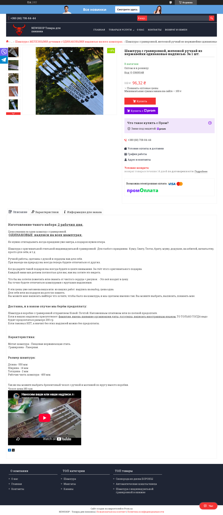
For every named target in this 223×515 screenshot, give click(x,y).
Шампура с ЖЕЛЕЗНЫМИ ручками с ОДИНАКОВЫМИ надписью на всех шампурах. (69, 41)
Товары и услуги (120, 29)
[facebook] (9, 450)
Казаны (69, 489)
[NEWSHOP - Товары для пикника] (19, 30)
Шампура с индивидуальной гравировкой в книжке (134, 490)
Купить (142, 101)
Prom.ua (128, 508)
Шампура (70, 478)
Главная (99, 29)
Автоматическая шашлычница (136, 484)
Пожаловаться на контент (111, 511)
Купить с (137, 110)
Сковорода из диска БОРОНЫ (134, 478)
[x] (13, 450)
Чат (211, 506)
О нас (140, 29)
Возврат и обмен (176, 29)
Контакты (154, 29)
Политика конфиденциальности (145, 511)
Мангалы (70, 484)
